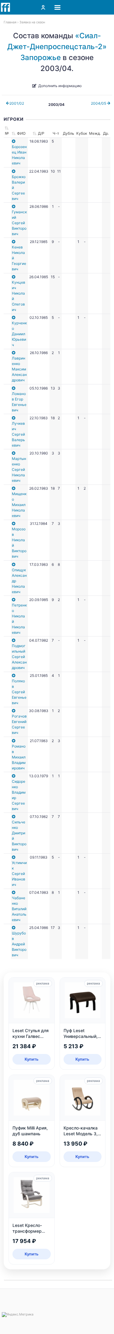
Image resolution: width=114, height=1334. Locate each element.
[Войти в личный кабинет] (43, 7)
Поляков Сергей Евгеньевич (19, 692)
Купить (32, 1059)
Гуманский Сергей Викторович (19, 223)
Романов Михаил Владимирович (19, 757)
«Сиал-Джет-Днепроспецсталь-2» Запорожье (57, 46)
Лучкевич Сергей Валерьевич (18, 434)
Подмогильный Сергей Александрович (19, 656)
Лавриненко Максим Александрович (19, 369)
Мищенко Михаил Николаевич (19, 504)
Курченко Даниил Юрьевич (19, 334)
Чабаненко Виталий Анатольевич (19, 909)
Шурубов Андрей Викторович (19, 944)
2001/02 (16, 103)
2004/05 (99, 103)
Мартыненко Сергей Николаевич (19, 469)
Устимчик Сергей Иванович (19, 873)
